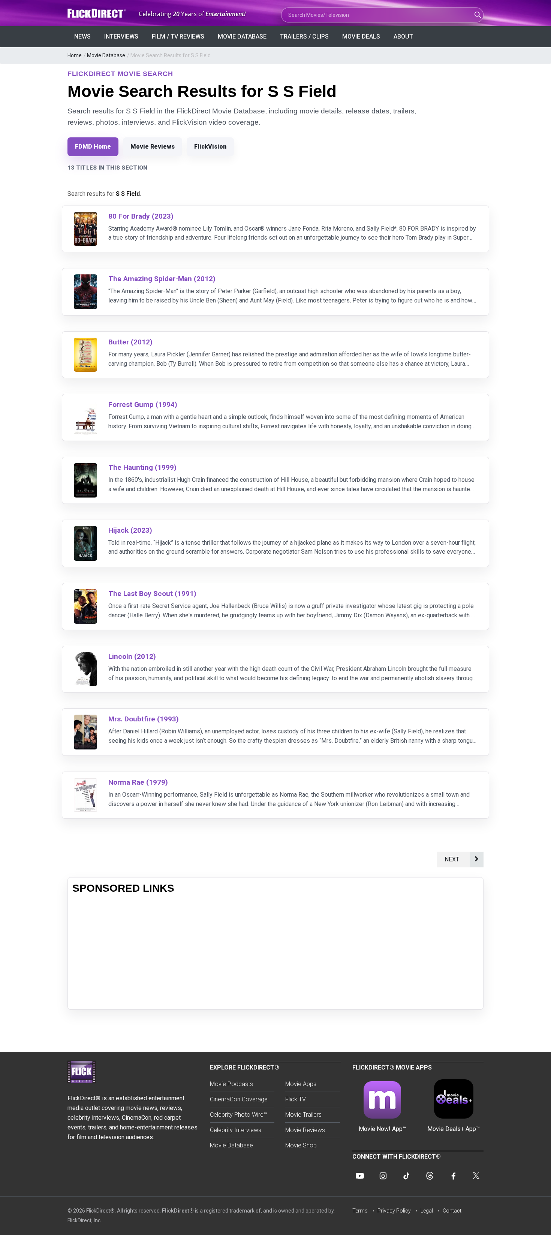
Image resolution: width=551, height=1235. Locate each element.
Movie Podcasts (231, 1084)
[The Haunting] (85, 467)
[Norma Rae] (85, 782)
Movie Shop (301, 1145)
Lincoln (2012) (132, 656)
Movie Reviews (152, 146)
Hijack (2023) (130, 530)
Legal (427, 1211)
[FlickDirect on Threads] (429, 1175)
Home (74, 55)
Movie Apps (300, 1084)
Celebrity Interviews (235, 1130)
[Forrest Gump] (85, 404)
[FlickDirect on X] (476, 1175)
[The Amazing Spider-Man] (85, 279)
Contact (452, 1211)
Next (453, 859)
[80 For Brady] (85, 216)
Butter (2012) (130, 342)
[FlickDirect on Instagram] (383, 1175)
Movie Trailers (303, 1114)
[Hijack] (85, 530)
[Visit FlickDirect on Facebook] (452, 1175)
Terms (360, 1211)
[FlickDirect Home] (97, 13)
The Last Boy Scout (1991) (152, 593)
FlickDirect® (178, 1211)
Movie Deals (361, 36)
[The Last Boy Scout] (85, 593)
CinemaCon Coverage (239, 1099)
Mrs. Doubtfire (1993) (143, 719)
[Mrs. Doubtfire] (85, 719)
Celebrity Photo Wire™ (238, 1114)
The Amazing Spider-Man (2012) (162, 278)
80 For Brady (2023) (141, 216)
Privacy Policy (394, 1211)
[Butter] (85, 342)
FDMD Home (93, 146)
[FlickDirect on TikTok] (406, 1175)
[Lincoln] (85, 656)
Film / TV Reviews (178, 36)
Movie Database (242, 36)
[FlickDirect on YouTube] (359, 1175)
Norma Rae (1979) (138, 782)
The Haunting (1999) (142, 467)
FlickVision (210, 146)
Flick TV (295, 1099)
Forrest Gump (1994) (142, 404)
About (403, 36)
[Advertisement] (275, 952)
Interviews (121, 36)
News (82, 36)
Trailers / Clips (304, 36)
